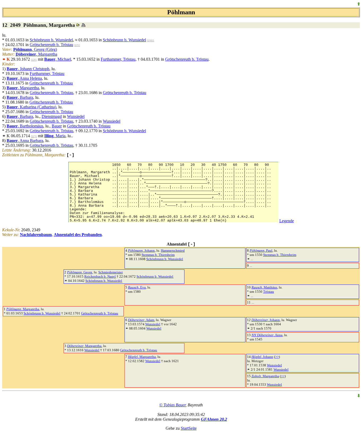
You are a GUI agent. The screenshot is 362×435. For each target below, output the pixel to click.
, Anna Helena (24, 78)
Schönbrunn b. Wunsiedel (51, 40)
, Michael (57, 59)
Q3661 (150, 40)
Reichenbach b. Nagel (100, 276)
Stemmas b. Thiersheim (158, 255)
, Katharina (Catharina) (31, 107)
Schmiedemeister (110, 272)
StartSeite (189, 428)
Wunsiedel (76, 116)
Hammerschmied (173, 250)
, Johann (141, 250)
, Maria (54, 136)
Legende (286, 221)
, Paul (261, 250)
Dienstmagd (52, 116)
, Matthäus (264, 287)
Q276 (34, 136)
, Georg (79, 272)
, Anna (266, 335)
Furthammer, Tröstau (118, 59)
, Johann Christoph (28, 68)
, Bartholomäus (25, 126)
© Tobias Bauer (172, 405)
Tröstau (268, 292)
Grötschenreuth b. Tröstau (51, 44)
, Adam (141, 320)
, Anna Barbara (25, 140)
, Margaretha (36, 54)
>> (277, 357)
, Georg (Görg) (35, 49)
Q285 (34, 60)
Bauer (57, 126)
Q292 (77, 45)
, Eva (137, 287)
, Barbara (20, 97)
